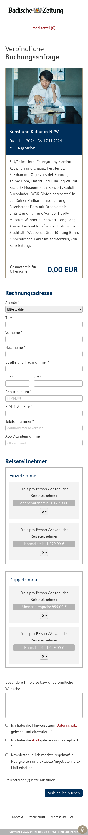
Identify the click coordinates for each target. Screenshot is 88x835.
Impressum (58, 817)
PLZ (9, 376)
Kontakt (17, 817)
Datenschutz (66, 725)
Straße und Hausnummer (27, 362)
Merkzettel (44, 27)
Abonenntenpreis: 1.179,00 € (44, 502)
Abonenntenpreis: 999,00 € (44, 606)
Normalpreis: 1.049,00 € (44, 647)
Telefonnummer (19, 421)
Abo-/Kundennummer (23, 436)
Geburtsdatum (18, 391)
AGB (35, 740)
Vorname (13, 332)
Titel (9, 317)
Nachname (15, 347)
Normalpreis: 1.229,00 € (44, 543)
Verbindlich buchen (64, 792)
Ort (37, 376)
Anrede (12, 302)
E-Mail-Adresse (18, 406)
